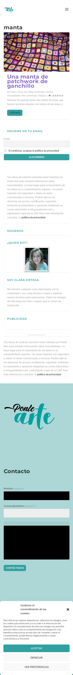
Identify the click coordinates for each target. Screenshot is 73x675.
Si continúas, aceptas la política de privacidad (33, 150)
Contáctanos (15, 568)
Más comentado (29, 95)
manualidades (14, 95)
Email (7, 139)
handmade (39, 92)
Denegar (36, 657)
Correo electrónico (20, 506)
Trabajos (42, 95)
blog (31, 92)
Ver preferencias (36, 667)
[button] (68, 609)
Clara (13, 92)
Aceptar (36, 648)
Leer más (14, 112)
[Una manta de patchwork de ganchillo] (36, 52)
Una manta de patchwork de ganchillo (27, 81)
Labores (49, 92)
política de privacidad (33, 217)
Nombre (14, 488)
